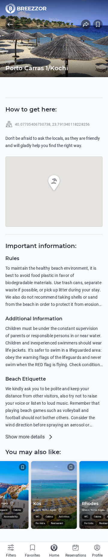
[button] (54, 183)
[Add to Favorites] (98, 24)
